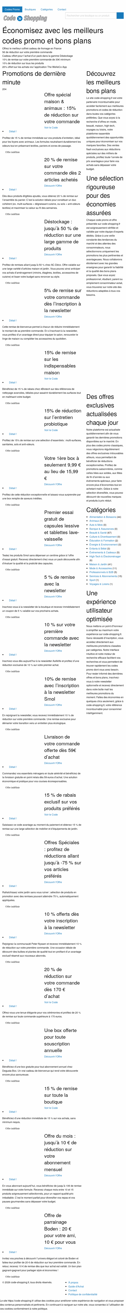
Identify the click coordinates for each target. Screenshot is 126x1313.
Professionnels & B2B (101, 572)
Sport (92, 580)
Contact (62, 9)
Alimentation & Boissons (102, 517)
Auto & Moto (96, 524)
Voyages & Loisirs (99, 584)
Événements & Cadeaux (102, 552)
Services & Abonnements (103, 576)
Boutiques (30, 9)
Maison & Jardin (98, 564)
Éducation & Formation (101, 540)
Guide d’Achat (76, 1286)
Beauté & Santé (98, 532)
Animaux (94, 520)
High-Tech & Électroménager (105, 556)
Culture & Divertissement (103, 536)
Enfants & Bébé (97, 548)
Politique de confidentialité (82, 1294)
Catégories (47, 9)
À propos (73, 1282)
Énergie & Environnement (103, 544)
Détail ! (12, 131)
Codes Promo (12, 9)
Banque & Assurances (101, 529)
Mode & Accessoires (100, 568)
